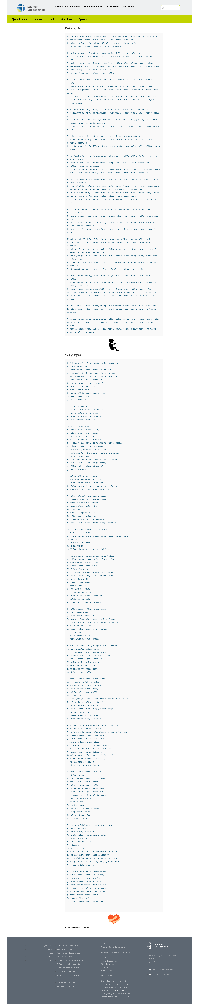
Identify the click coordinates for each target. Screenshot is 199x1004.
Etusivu (59, 6)
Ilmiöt (52, 19)
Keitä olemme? (73, 6)
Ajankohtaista (19, 19)
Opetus (83, 19)
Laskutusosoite (106, 975)
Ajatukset (66, 19)
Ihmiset (38, 19)
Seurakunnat (129, 6)
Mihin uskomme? (93, 6)
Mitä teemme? (112, 6)
